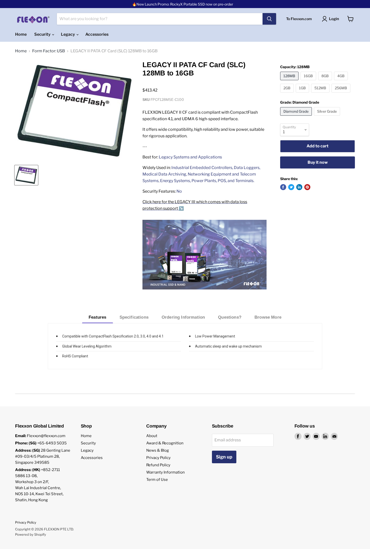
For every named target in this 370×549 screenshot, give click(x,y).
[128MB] (290, 81)
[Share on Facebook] (283, 187)
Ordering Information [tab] (183, 317)
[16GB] (309, 81)
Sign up (224, 456)
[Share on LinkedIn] (299, 187)
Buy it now (318, 162)
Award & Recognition (164, 443)
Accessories (96, 34)
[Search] (269, 19)
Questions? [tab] (229, 317)
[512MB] (321, 93)
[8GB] (325, 81)
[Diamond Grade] (296, 116)
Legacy (68, 34)
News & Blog (157, 450)
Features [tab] (97, 317)
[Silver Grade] (327, 116)
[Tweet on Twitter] (291, 187)
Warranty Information (165, 472)
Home (21, 34)
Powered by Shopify (30, 534)
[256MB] (341, 93)
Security (42, 34)
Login (334, 19)
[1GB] (303, 93)
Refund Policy (158, 465)
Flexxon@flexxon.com (46, 436)
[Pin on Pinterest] (307, 187)
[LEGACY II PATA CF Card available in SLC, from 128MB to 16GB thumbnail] (26, 175)
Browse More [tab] (267, 317)
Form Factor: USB (48, 51)
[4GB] (341, 81)
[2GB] (287, 93)
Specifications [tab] (134, 317)
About (151, 436)
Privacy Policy (158, 457)
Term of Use (157, 479)
